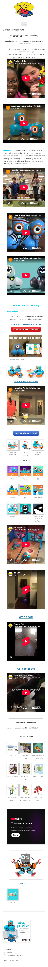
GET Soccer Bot (26, 668)
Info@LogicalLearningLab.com (13, 955)
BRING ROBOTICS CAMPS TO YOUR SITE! (26, 324)
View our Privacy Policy (10, 960)
